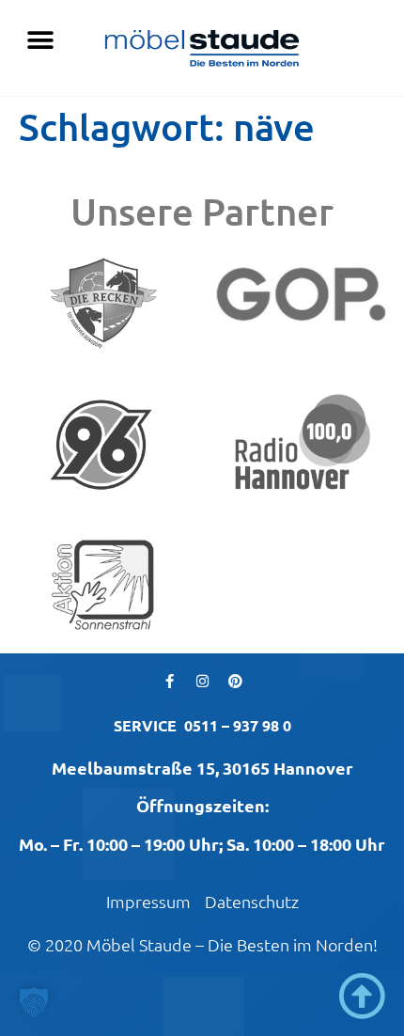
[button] (40, 40)
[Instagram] (202, 681)
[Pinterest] (235, 681)
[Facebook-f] (169, 681)
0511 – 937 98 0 (237, 725)
